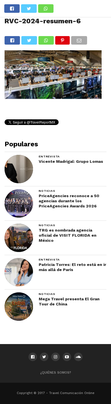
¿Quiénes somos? (55, 372)
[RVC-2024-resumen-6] (53, 97)
